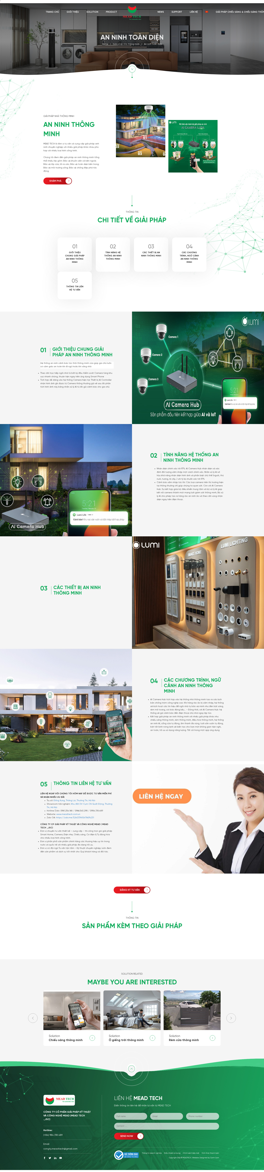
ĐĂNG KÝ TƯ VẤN (130, 890)
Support (177, 12)
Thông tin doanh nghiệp (152, 1153)
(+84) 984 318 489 (52, 1135)
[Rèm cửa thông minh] (192, 1018)
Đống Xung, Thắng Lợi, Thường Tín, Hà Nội (74, 800)
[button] (231, 1018)
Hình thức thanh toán (210, 1153)
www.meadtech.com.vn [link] (68, 814)
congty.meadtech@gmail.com (60, 1149)
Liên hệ (194, 12)
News (161, 12)
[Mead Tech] (132, 12)
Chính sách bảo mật (191, 1153)
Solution (92, 12)
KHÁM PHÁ (55, 181)
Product (111, 12)
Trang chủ (52, 12)
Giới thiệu (73, 12)
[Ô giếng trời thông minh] (131, 1018)
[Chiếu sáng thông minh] (71, 1018)
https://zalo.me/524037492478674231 (75, 818)
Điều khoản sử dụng (172, 1153)
